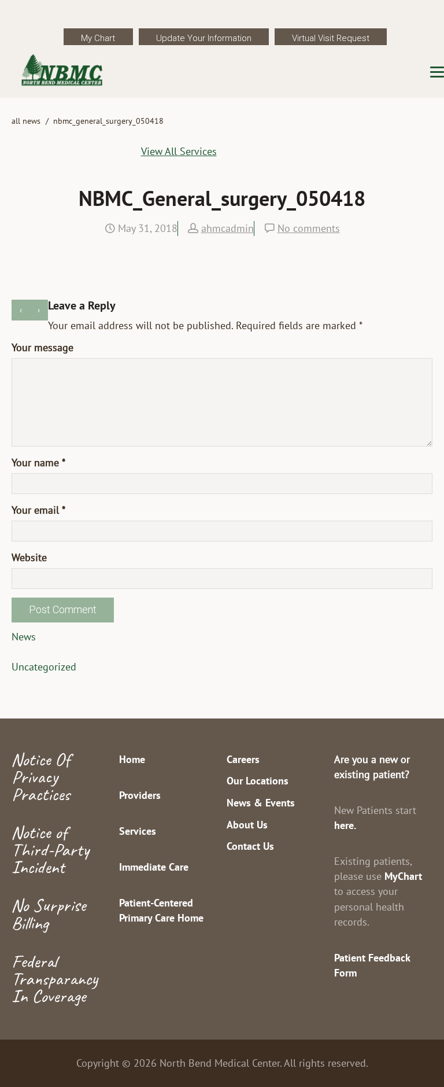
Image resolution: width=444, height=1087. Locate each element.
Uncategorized (44, 666)
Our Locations (257, 780)
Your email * (38, 510)
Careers (243, 759)
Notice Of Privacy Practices (41, 776)
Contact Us (250, 846)
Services (137, 831)
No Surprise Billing (49, 914)
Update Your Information (203, 38)
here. (345, 825)
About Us (247, 824)
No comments (309, 228)
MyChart (403, 876)
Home (132, 759)
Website (29, 557)
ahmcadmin (227, 228)
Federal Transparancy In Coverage (55, 978)
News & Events (261, 802)
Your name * (38, 462)
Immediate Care (153, 867)
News (24, 636)
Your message (42, 347)
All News (26, 121)
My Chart (98, 38)
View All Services (179, 151)
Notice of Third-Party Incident (50, 849)
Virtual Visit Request (330, 38)
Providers (140, 795)
